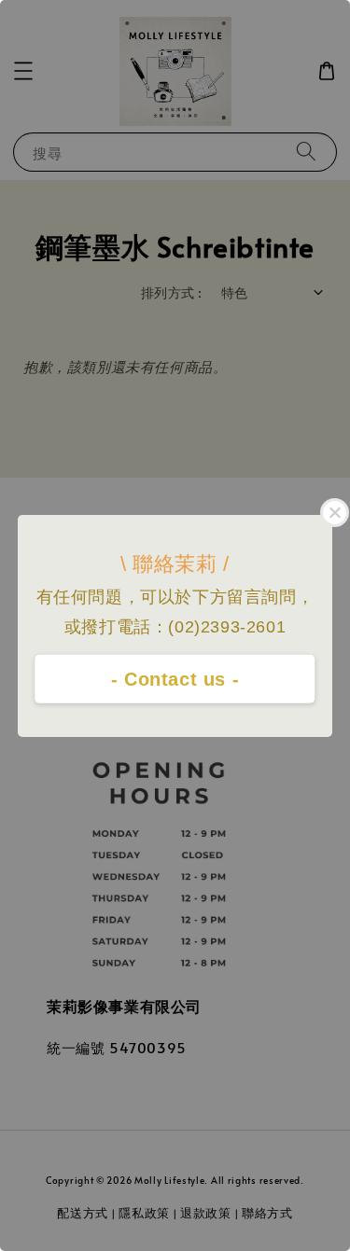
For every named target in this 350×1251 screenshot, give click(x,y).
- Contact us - (175, 679)
